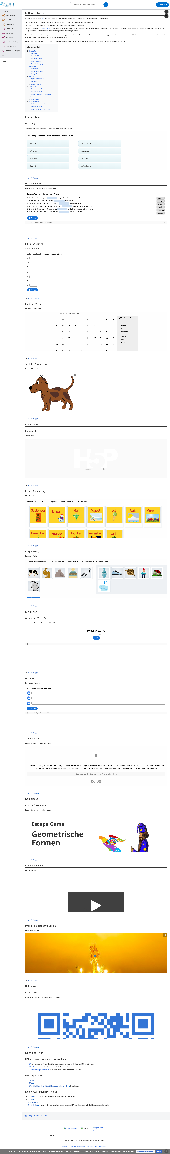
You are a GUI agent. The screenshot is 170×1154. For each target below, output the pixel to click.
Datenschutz (65, 1146)
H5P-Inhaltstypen (44, 28)
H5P (43, 18)
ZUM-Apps (31, 1080)
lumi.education (33, 1102)
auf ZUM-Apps (33, 178)
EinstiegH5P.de (33, 1105)
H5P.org (30, 1083)
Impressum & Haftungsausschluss (97, 1146)
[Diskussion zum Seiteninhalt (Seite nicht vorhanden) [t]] (166, 12)
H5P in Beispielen (34, 1067)
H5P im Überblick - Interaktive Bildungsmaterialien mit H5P (48, 1086)
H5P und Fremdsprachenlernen (38, 1070)
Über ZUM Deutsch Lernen (78, 1146)
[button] (145, 1151)
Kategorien (31, 1116)
